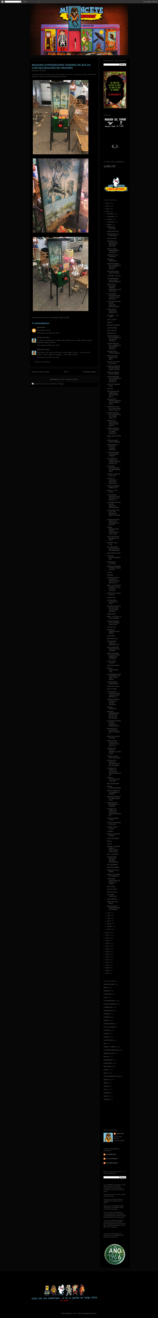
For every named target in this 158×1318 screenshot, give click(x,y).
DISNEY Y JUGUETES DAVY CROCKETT (113, 779)
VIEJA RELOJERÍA (113, 867)
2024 (107, 209)
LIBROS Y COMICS (110, 1047)
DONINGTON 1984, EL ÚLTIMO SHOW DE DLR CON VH (114, 408)
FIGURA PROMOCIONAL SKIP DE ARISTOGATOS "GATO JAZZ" (113, 530)
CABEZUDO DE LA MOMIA (113, 871)
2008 (107, 970)
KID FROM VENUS (112, 1163)
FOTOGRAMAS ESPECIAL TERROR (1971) (113, 642)
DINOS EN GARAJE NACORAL (113, 737)
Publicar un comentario (42, 362)
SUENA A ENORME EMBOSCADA (113, 486)
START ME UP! (111, 330)
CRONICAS (107, 1017)
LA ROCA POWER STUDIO (112, 819)
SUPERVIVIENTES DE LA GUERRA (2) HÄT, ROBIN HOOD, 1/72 (114, 415)
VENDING (42, 70)
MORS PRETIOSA (112, 231)
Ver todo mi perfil (119, 1140)
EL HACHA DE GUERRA (111, 662)
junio (109, 916)
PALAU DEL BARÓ (113, 838)
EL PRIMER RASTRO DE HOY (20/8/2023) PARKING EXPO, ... (114, 505)
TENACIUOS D (111, 333)
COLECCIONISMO (109, 1004)
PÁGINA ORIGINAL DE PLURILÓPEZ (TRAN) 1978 (113, 622)
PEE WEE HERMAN (113, 325)
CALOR (109, 844)
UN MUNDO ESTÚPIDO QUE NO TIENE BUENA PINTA (113, 468)
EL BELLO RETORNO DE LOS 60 (114, 823)
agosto (109, 224)
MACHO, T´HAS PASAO (112, 491)
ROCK (106, 1073)
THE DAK (110, 389)
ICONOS (106, 1037)
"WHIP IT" (110, 322)
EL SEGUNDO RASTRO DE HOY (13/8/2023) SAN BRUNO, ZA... (113, 694)
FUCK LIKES (111, 886)
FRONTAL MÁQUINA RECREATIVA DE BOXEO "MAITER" (113, 367)
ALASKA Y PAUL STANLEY (112, 827)
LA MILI (109, 572)
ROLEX (109, 841)
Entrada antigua (89, 372)
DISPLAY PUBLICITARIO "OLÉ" (112, 669)
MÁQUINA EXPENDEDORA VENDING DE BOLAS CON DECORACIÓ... (113, 715)
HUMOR (106, 1033)
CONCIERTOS (108, 1010)
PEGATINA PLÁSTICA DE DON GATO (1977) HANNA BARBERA (114, 608)
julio (108, 913)
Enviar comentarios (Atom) (69, 379)
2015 (107, 951)
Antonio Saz (41, 337)
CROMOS (107, 1014)
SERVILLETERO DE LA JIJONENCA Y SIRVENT (113, 792)
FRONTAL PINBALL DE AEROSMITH (113, 373)
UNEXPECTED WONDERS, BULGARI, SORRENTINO (112, 859)
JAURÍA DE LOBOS (113, 665)
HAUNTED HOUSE (113, 686)
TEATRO (106, 1086)
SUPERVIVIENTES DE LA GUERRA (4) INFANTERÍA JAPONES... (114, 346)
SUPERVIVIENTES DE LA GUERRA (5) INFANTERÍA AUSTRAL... (114, 338)
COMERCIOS (108, 1007)
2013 (107, 957)
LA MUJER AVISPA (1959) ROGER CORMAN (113, 454)
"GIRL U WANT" (112, 320)
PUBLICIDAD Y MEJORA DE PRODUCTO (112, 310)
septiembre (111, 222)
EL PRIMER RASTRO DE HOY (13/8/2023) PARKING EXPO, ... (114, 723)
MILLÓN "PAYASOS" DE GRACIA (113, 362)
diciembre (110, 214)
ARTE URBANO (112, 899)
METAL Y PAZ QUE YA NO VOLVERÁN (114, 617)
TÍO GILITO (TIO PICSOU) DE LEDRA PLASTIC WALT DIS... (113, 743)
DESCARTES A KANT (114, 553)
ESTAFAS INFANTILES (112, 708)
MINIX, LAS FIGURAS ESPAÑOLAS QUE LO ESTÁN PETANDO (114, 588)
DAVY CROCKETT (113, 854)
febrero (109, 926)
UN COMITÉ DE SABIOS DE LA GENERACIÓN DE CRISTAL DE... (113, 461)
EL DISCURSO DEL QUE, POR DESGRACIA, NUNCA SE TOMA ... (113, 513)
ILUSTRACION (108, 1040)
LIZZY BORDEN (112, 328)
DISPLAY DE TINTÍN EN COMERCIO (113, 875)
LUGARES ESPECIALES (111, 1050)
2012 (107, 960)
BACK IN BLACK (112, 892)
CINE (105, 997)
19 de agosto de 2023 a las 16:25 (48, 345)
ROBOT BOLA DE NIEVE (112, 902)
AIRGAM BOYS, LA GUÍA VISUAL (113, 235)
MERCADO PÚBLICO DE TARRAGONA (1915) (114, 798)
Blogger (93, 1313)
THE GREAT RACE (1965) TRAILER (113, 272)
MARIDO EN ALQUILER (111, 227)
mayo (109, 918)
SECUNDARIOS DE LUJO (112, 1076)
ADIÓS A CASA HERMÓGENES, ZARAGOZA (113, 250)
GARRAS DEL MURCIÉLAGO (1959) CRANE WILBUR (112, 423)
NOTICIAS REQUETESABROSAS (113, 557)
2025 (107, 206)
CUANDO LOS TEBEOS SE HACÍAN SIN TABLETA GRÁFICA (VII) (114, 771)
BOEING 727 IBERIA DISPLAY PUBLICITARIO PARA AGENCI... (113, 849)
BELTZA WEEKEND (113, 783)
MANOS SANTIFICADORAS (114, 787)
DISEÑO (106, 1020)
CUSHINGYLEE (111, 1154)
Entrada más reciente (40, 372)
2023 (107, 211)
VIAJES (106, 1096)
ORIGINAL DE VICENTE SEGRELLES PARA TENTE (114, 751)
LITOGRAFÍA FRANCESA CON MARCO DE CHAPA (113, 881)
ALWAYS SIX (111, 597)
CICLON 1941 (111, 627)
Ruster (39, 327)
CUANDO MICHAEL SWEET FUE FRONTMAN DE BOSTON (113, 522)
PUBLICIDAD (108, 1063)
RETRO (106, 1070)
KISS (105, 1043)
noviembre (110, 216)
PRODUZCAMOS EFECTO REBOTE (113, 441)
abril (108, 921)
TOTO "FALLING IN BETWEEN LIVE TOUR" (113, 538)
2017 (107, 946)
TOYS (105, 1089)
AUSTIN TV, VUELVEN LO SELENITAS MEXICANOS (112, 481)
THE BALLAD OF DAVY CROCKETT (113, 757)
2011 (107, 962)
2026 (107, 203)
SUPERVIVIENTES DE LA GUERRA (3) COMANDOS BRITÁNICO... (114, 379)
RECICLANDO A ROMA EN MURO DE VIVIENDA (113, 907)
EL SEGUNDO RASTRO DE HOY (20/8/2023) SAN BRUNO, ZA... (113, 497)
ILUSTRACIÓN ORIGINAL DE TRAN (112, 601)
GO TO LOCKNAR (109, 1027)
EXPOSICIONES (109, 1024)
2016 (107, 949)
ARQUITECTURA (109, 984)
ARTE (105, 987)
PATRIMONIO (108, 1060)
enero (109, 929)
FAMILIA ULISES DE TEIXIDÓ (113, 834)
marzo (109, 924)
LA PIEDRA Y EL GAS (114, 276)
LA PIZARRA (111, 636)
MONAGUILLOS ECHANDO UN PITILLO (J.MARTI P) (113, 731)
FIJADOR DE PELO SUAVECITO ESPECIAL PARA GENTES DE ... (113, 580)
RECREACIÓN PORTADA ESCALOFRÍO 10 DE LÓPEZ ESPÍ (113, 763)
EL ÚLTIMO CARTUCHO (112, 895)
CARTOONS (107, 994)
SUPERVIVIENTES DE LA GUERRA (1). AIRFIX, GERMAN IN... (113, 431)
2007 (107, 973)
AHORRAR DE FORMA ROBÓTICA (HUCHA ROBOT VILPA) (114, 401)
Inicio (66, 372)
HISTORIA (107, 1030)
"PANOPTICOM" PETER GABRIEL (113, 352)
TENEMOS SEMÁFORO (112, 260)
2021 (107, 935)
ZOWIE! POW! (111, 614)
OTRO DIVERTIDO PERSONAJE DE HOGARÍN (113, 649)
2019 (107, 941)
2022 (107, 932)
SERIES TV (107, 1080)
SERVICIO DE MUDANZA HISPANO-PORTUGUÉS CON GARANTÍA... (114, 288)
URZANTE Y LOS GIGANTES (112, 255)
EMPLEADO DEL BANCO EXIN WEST (112, 357)
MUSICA (106, 1056)
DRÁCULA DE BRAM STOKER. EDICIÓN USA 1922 (114, 568)
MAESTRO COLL (112, 638)
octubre (109, 219)
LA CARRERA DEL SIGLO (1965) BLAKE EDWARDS (114, 280)
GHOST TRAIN (111, 689)
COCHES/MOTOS (109, 1001)
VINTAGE (106, 1099)
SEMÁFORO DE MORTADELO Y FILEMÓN (113, 804)
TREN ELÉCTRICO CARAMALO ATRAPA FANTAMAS (113, 702)
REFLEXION (107, 1066)
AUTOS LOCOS (112, 889)
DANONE (110, 575)
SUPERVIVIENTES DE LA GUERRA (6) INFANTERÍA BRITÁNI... (114, 266)
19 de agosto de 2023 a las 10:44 (48, 333)
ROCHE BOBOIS (112, 865)
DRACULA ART (112, 238)
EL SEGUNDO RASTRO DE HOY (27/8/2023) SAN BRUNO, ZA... (113, 296)
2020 (107, 938)
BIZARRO (107, 991)
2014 (107, 954)
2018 (107, 943)
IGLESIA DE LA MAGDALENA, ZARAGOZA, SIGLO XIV (112, 243)
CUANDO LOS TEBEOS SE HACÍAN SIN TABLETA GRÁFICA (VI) (114, 812)
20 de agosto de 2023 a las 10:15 (48, 357)
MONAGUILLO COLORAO (111, 562)
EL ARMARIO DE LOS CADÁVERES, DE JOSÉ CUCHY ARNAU (114, 676)
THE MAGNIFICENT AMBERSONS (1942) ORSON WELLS (113, 394)
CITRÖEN (110, 831)
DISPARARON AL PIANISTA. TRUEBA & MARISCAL (112, 447)
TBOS (105, 1083)
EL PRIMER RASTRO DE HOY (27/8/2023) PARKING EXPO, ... (114, 304)
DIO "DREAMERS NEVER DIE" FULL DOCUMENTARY (114, 548)
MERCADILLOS (109, 1053)
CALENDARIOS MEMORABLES (113, 682)
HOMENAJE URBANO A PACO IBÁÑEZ (113, 631)
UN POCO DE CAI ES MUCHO (114, 594)
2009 (107, 968)
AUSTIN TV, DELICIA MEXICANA (113, 474)
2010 (107, 965)
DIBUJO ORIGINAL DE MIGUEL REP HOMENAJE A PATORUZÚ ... (113, 656)
